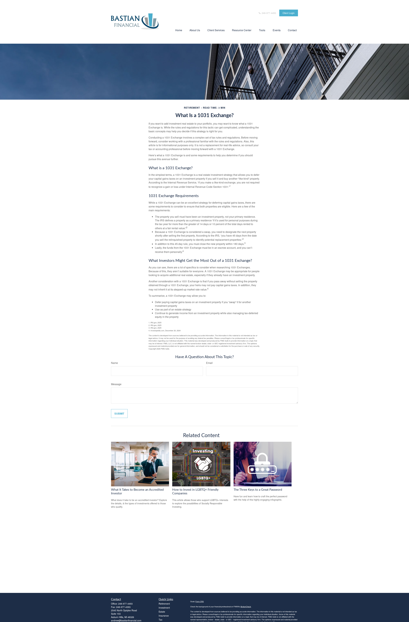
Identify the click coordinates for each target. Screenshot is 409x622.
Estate (162, 611)
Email (209, 363)
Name (114, 363)
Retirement (164, 603)
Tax (160, 619)
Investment (164, 607)
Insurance (164, 615)
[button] (178, 30)
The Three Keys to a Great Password (258, 489)
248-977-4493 (268, 13)
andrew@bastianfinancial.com (126, 620)
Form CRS (199, 601)
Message (116, 384)
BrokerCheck (246, 606)
